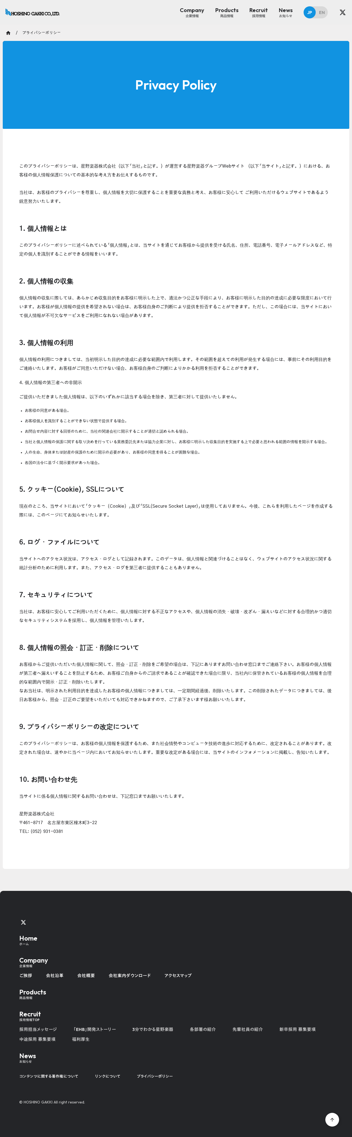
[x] (342, 12)
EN (322, 12)
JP (309, 12)
